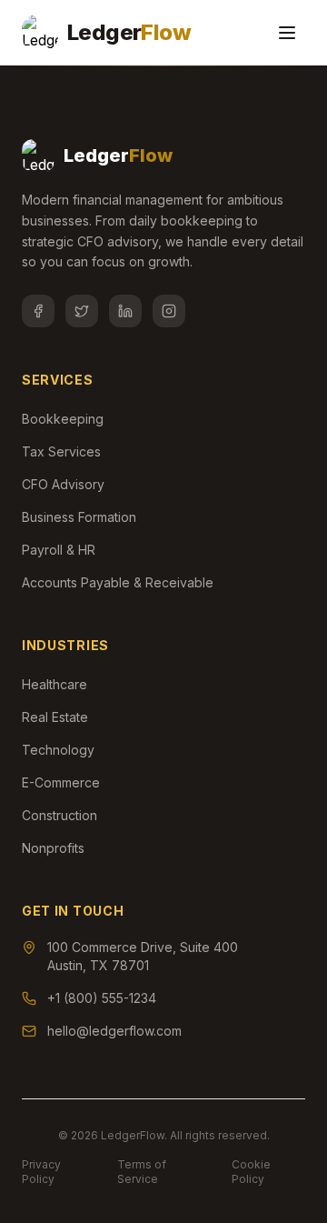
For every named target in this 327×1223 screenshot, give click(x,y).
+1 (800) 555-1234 (101, 998)
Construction (59, 815)
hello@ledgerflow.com (114, 1030)
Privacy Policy (41, 1172)
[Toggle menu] (287, 33)
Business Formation (79, 517)
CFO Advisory (63, 484)
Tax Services (61, 451)
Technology (58, 749)
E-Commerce (61, 782)
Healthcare (54, 684)
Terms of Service (141, 1172)
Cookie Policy (251, 1172)
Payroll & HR (58, 549)
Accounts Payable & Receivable (117, 582)
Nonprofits (53, 848)
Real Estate (55, 717)
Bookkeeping (63, 418)
